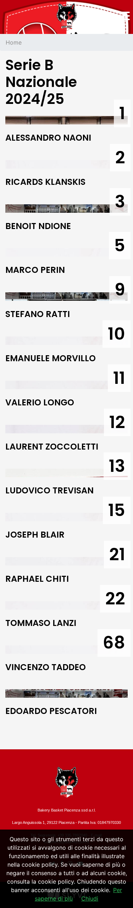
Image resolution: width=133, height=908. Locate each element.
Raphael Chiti (37, 579)
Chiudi (89, 898)
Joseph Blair (35, 534)
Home (14, 42)
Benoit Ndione (38, 226)
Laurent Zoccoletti (51, 446)
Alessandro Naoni (48, 137)
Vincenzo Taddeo (45, 667)
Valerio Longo (39, 402)
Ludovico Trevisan (49, 490)
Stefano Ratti (37, 314)
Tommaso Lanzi (40, 623)
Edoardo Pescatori (51, 711)
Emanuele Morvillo (50, 358)
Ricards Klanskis (45, 182)
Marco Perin (35, 270)
